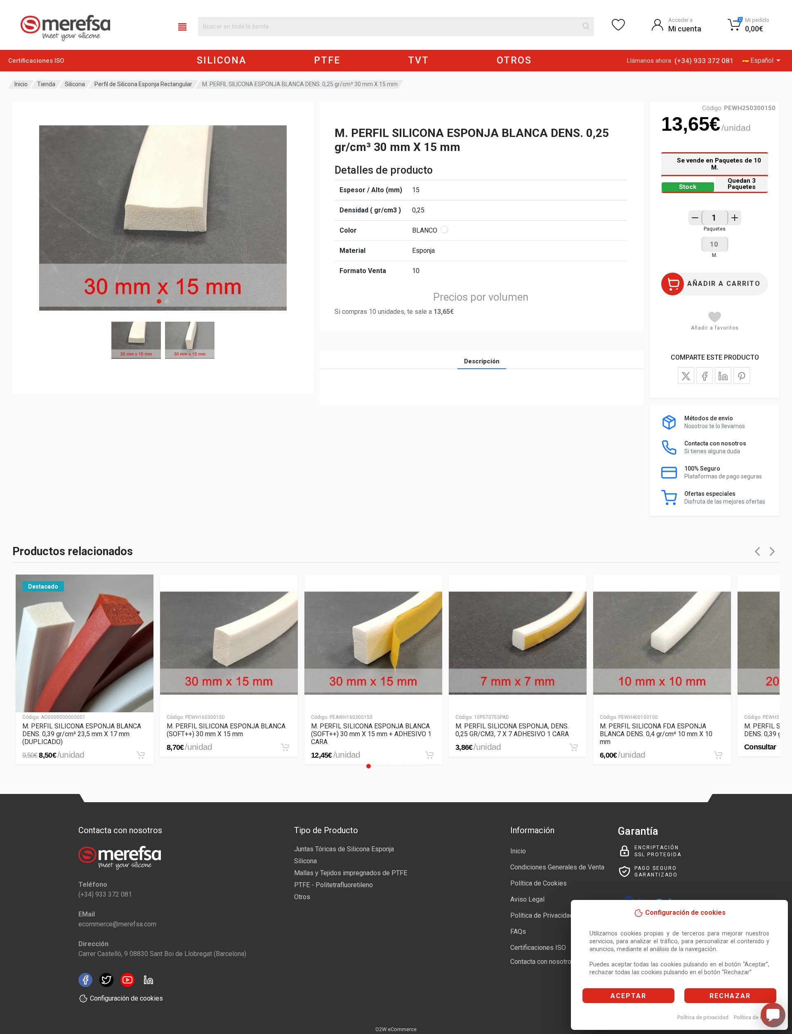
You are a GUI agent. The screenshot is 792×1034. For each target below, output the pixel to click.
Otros (302, 897)
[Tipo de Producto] (182, 26)
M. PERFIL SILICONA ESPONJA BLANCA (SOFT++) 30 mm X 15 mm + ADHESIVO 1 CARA (371, 734)
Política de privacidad (702, 1017)
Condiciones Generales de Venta (557, 867)
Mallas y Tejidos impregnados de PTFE (350, 873)
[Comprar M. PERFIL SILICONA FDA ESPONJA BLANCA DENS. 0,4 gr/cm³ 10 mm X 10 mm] (718, 755)
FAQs (518, 931)
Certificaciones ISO (36, 60)
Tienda (46, 84)
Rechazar (730, 996)
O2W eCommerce (396, 1029)
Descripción (482, 361)
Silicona (75, 84)
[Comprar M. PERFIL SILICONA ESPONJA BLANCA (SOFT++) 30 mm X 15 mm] (285, 747)
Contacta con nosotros (542, 962)
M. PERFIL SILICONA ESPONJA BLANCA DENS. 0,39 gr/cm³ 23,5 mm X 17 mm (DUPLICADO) (81, 734)
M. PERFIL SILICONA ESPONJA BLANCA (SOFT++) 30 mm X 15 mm (226, 730)
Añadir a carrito (724, 283)
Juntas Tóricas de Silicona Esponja (344, 849)
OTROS (514, 60)
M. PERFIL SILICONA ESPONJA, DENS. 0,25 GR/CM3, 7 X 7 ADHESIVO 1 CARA (512, 730)
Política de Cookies (538, 883)
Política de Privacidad (541, 915)
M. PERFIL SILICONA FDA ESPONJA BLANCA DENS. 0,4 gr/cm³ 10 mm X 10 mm (656, 734)
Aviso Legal (527, 899)
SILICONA (221, 60)
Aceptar (628, 996)
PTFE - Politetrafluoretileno (333, 885)
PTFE (327, 60)
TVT (418, 60)
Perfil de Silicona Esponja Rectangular (143, 84)
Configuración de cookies (126, 998)
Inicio (21, 84)
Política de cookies (756, 1017)
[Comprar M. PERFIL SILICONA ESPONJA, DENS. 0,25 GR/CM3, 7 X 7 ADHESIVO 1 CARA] (573, 747)
